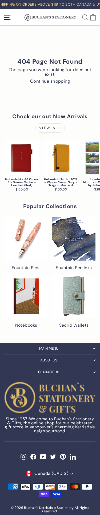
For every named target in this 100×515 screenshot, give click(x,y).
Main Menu (48, 348)
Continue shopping (50, 81)
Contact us (48, 372)
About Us (48, 360)
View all (50, 128)
